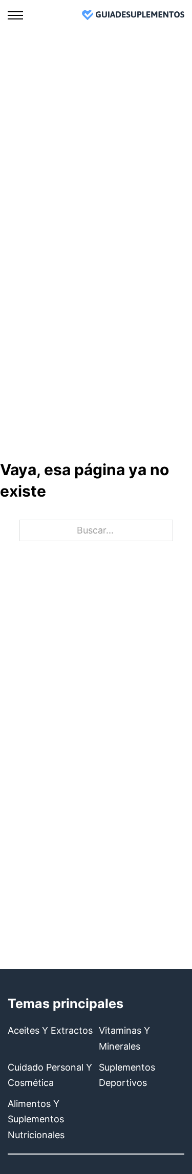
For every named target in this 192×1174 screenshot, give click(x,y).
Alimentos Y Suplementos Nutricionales (36, 1119)
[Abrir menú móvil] (15, 15)
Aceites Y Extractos (50, 1030)
